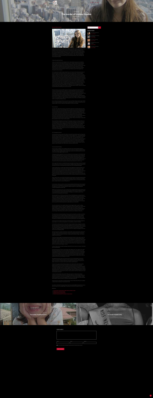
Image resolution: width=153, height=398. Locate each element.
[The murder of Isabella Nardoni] (38, 314)
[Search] (99, 27)
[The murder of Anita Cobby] (114, 314)
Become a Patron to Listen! (56, 27)
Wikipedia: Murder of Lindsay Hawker (59, 292)
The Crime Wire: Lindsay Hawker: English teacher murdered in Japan (64, 290)
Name (58, 341)
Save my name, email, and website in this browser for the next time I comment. (70, 345)
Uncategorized (76, 11)
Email (71, 341)
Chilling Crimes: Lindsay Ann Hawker (59, 291)
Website (85, 341)
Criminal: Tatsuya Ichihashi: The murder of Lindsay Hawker (62, 293)
